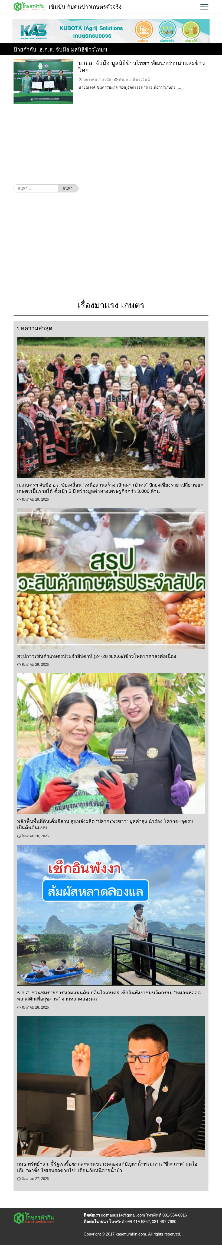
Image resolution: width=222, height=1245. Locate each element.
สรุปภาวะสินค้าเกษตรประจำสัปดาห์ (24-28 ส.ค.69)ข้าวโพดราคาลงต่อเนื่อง (96, 656)
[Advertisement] (111, 249)
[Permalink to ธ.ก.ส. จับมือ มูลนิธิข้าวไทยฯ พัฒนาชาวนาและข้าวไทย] (43, 81)
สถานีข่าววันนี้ (138, 79)
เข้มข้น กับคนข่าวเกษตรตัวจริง (85, 7)
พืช (121, 79)
